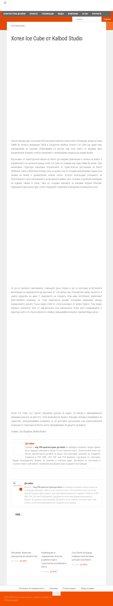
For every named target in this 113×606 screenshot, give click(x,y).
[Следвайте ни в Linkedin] (107, 599)
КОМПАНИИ (73, 14)
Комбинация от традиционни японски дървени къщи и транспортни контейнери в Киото (53, 559)
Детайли (29, 443)
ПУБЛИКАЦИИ (48, 14)
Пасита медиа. (12, 600)
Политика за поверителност (32, 588)
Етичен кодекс (69, 588)
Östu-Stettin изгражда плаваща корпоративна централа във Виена (83, 556)
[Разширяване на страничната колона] (3, 26)
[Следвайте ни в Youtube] (102, 599)
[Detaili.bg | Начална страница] (16, 5)
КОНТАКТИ (96, 14)
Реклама (54, 588)
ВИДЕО (61, 14)
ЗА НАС (85, 14)
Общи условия (87, 588)
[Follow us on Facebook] (97, 599)
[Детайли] (19, 454)
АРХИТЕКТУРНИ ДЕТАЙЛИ (14, 14)
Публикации (18, 26)
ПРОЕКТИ (34, 14)
